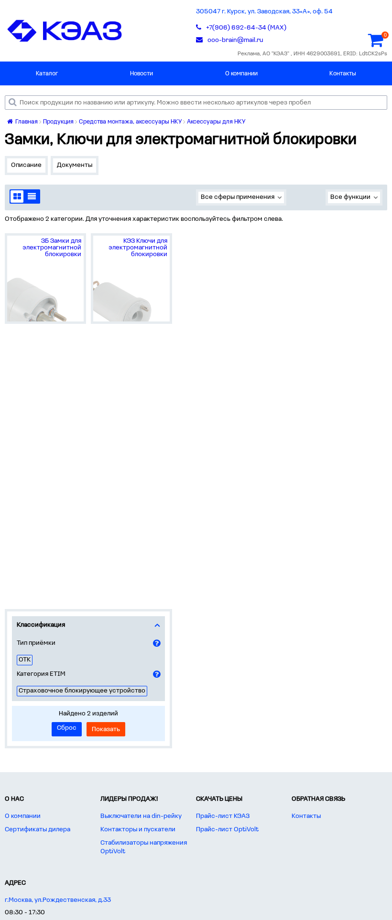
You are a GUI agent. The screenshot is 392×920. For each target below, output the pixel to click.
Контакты (342, 74)
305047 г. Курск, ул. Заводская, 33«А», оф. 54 (264, 11)
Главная (26, 122)
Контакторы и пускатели (137, 829)
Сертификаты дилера (37, 829)
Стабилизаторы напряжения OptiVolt (143, 847)
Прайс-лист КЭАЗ (223, 816)
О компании (241, 74)
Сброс (66, 728)
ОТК (25, 659)
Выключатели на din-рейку (141, 816)
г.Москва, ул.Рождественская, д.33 (58, 900)
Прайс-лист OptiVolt (227, 829)
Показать (106, 729)
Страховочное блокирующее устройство (82, 690)
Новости (141, 74)
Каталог (47, 74)
